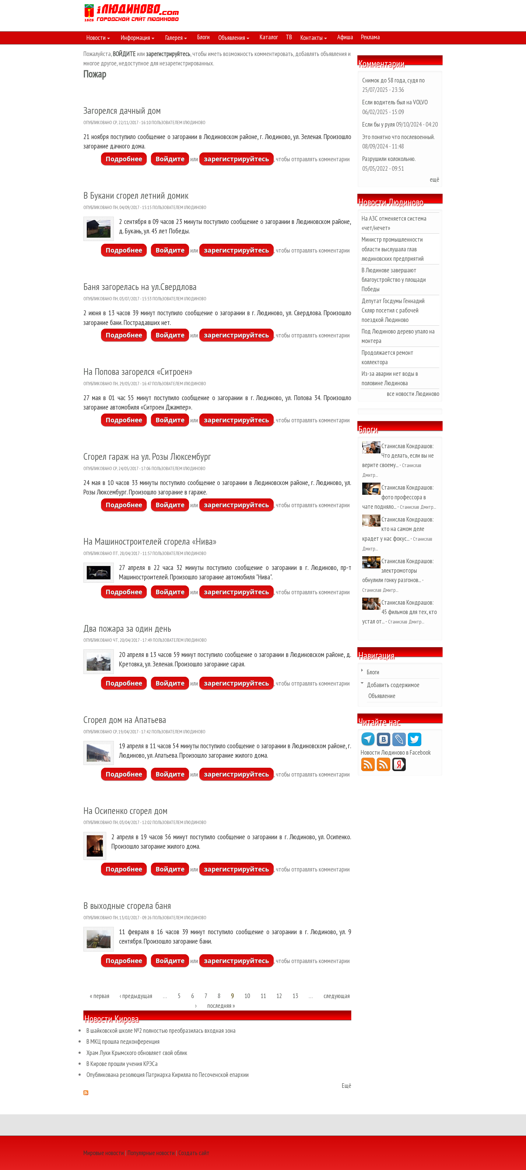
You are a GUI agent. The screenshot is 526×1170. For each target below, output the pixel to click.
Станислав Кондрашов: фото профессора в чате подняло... (397, 496)
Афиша (345, 37)
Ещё (346, 1085)
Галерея (172, 38)
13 (295, 996)
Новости (94, 38)
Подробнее (126, 159)
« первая (99, 996)
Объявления (230, 38)
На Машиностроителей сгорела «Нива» (149, 541)
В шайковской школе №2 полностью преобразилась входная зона (161, 1030)
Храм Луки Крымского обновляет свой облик (136, 1053)
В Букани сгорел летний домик (135, 195)
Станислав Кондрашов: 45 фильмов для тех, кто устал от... (399, 611)
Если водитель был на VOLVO (395, 102)
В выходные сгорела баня (127, 905)
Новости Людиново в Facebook (396, 752)
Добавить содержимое (393, 685)
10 (247, 996)
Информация (134, 38)
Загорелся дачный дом (122, 110)
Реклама (370, 37)
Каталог (269, 37)
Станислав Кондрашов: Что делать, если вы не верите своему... (398, 455)
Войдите (170, 159)
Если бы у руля (379, 124)
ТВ (289, 37)
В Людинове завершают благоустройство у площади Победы (394, 279)
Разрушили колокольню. (388, 159)
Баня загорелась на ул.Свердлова (140, 286)
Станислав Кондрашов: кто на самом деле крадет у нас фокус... (397, 528)
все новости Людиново (413, 393)
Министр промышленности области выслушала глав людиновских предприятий (393, 248)
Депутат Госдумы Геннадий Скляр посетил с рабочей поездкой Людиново (393, 310)
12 (279, 996)
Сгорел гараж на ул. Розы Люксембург (147, 456)
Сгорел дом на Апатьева (124, 719)
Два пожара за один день (127, 628)
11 (263, 996)
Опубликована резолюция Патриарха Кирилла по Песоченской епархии (167, 1074)
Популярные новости (151, 1153)
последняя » (221, 1005)
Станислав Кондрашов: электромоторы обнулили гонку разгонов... (397, 570)
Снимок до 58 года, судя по (393, 80)
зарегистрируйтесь (236, 159)
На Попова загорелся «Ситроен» (137, 371)
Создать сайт (193, 1153)
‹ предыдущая (136, 996)
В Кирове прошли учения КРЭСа (122, 1064)
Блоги (203, 37)
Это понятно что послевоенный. (398, 137)
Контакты (310, 38)
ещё (434, 179)
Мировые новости (103, 1153)
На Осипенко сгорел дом (125, 810)
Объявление (381, 696)
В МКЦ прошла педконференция (123, 1041)
